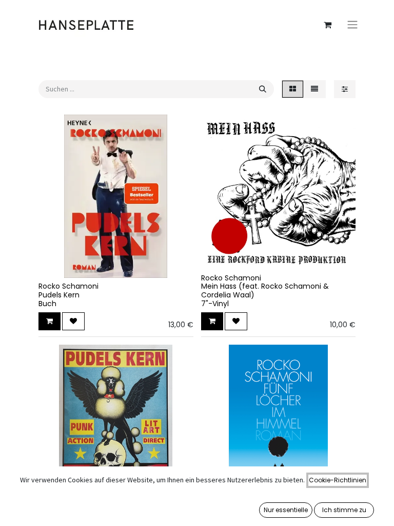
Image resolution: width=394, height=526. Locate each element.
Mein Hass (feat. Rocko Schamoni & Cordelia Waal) (265, 290)
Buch (47, 303)
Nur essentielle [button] (286, 509)
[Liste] (314, 89)
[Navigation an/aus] (352, 25)
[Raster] (293, 89)
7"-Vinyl (215, 303)
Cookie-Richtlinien (337, 480)
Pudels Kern (59, 295)
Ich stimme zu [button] (344, 509)
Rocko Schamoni (68, 286)
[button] (49, 321)
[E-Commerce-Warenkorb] (327, 24)
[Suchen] (262, 89)
